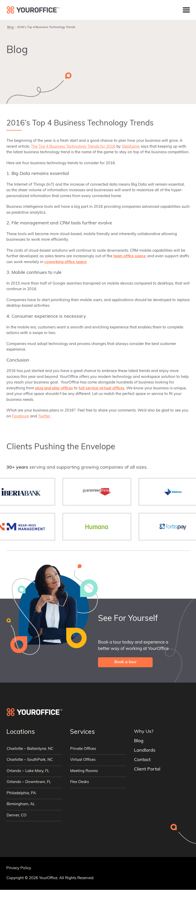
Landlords (144, 750)
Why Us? (143, 731)
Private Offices (83, 749)
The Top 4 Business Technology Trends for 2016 (73, 147)
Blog (10, 27)
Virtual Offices (82, 760)
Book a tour (125, 662)
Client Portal (147, 769)
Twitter (44, 416)
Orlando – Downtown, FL (29, 782)
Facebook (20, 416)
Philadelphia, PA (21, 793)
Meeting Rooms (84, 771)
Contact (142, 760)
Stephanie (131, 147)
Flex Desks (79, 782)
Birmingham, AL (21, 804)
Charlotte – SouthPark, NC (30, 760)
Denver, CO (17, 815)
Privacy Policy (18, 868)
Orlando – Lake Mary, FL (28, 771)
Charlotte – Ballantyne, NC (30, 749)
